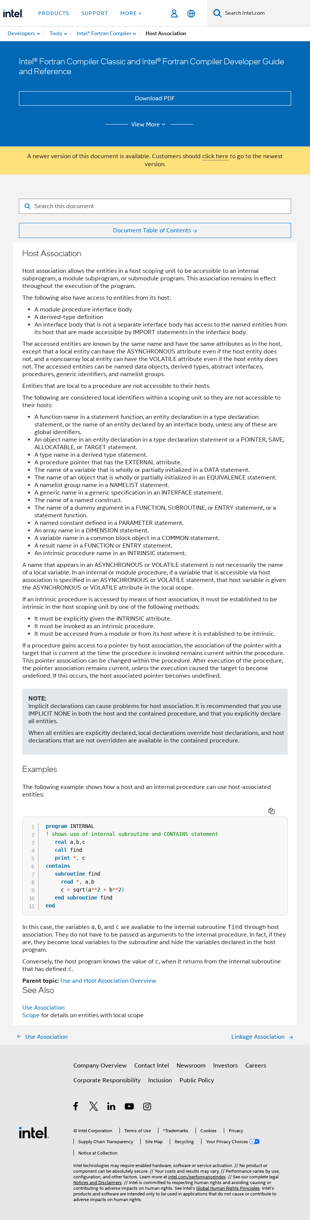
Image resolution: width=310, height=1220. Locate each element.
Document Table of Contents (152, 230)
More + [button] (131, 13)
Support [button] (94, 13)
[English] (191, 13)
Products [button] (53, 13)
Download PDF (155, 98)
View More (145, 124)
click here (215, 156)
